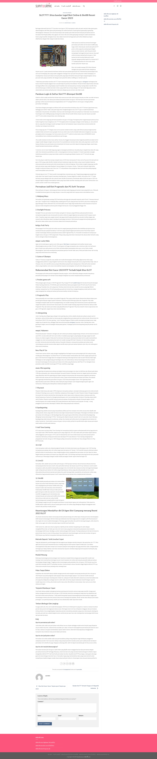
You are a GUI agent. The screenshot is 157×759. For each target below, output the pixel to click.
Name (39, 715)
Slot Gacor (67, 244)
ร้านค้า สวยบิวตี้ (66, 6)
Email (60, 715)
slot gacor (85, 81)
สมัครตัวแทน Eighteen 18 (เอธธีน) (111, 15)
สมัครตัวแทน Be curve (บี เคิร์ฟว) (112, 20)
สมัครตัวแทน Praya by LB (111, 24)
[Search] (84, 6)
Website (81, 715)
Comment (41, 701)
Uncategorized (67, 12)
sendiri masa (76, 283)
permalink (79, 669)
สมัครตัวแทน (76, 6)
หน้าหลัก (57, 6)
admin (73, 22)
